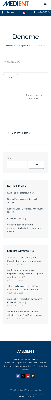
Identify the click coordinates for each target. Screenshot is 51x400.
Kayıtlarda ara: (11, 62)
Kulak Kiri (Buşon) (16, 218)
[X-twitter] (23, 376)
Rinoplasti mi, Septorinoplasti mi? (24, 261)
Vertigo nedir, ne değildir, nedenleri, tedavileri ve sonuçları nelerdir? (24, 228)
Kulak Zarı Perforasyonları (20, 192)
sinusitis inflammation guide (22, 257)
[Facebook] (18, 376)
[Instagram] (33, 376)
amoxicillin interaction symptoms (24, 299)
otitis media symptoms (19, 286)
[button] (43, 387)
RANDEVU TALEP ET (26, 396)
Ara (9, 158)
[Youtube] (28, 376)
